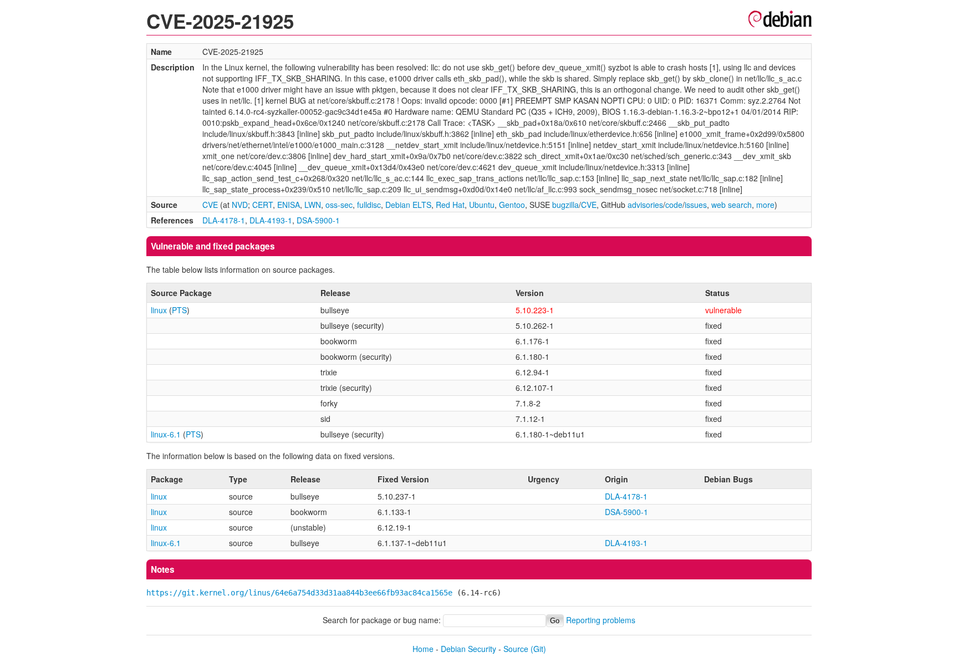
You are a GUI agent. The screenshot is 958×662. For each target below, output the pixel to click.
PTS (179, 309)
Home (423, 648)
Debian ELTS (408, 204)
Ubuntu (482, 204)
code (673, 204)
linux (159, 309)
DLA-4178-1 (223, 220)
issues (696, 204)
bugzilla (565, 204)
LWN (312, 204)
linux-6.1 (166, 434)
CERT (262, 204)
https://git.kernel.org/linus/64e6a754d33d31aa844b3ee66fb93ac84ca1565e (299, 592)
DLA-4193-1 (270, 220)
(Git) (538, 648)
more (765, 204)
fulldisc (369, 204)
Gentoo (512, 204)
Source (515, 648)
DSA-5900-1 (318, 220)
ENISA (288, 204)
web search (731, 204)
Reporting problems (600, 619)
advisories (645, 204)
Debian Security (468, 648)
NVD (240, 204)
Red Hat (450, 204)
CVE (210, 204)
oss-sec (339, 204)
